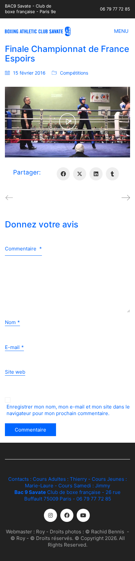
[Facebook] (63, 173)
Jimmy (102, 485)
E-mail (14, 347)
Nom (12, 322)
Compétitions (74, 73)
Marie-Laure (39, 485)
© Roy (17, 538)
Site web (15, 372)
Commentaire (23, 248)
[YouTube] (83, 515)
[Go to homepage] (37, 31)
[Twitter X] (79, 173)
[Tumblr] (112, 173)
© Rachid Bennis (104, 531)
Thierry (78, 479)
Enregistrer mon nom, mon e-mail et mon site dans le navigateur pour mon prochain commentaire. (68, 410)
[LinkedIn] (96, 173)
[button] (122, 31)
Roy (40, 531)
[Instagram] (50, 515)
